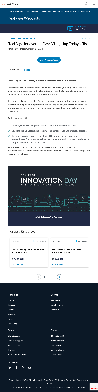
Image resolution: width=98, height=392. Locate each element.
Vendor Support (14, 345)
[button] (44, 277)
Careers (11, 309)
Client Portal (56, 345)
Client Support (14, 336)
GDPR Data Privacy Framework (31, 380)
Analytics (11, 300)
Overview (14, 70)
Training (11, 350)
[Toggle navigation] (93, 4)
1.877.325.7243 (57, 336)
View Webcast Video (49, 60)
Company (12, 305)
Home (10, 11)
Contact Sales (56, 354)
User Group (12, 323)
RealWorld (55, 300)
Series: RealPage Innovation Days (38, 11)
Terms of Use (70, 380)
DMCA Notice (60, 380)
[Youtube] (29, 367)
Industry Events (57, 305)
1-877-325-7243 (35, 387)
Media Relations (57, 340)
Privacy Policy (14, 380)
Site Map (49, 384)
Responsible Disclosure (17, 354)
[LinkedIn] (10, 367)
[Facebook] (16, 367)
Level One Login (57, 350)
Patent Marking (82, 380)
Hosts (27, 70)
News (10, 319)
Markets (11, 314)
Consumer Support (15, 340)
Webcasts (19, 11)
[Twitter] (23, 367)
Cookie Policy (48, 380)
